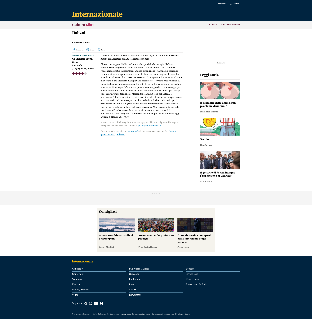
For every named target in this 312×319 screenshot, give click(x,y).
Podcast (190, 269)
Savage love (192, 274)
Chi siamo (77, 269)
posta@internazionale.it (149, 126)
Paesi (132, 284)
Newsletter (135, 295)
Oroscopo (134, 274)
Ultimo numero (194, 279)
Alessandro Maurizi (83, 56)
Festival (76, 284)
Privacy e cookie (80, 290)
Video (75, 295)
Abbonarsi (221, 4)
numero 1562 (133, 131)
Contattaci (77, 274)
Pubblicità (134, 279)
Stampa (92, 50)
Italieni (78, 33)
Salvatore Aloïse (81, 43)
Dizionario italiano (139, 269)
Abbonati (121, 134)
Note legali (179, 314)
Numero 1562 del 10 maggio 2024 (224, 25)
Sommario (77, 279)
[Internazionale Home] (83, 261)
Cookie (187, 314)
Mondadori (77, 65)
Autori (132, 290)
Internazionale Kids (196, 284)
